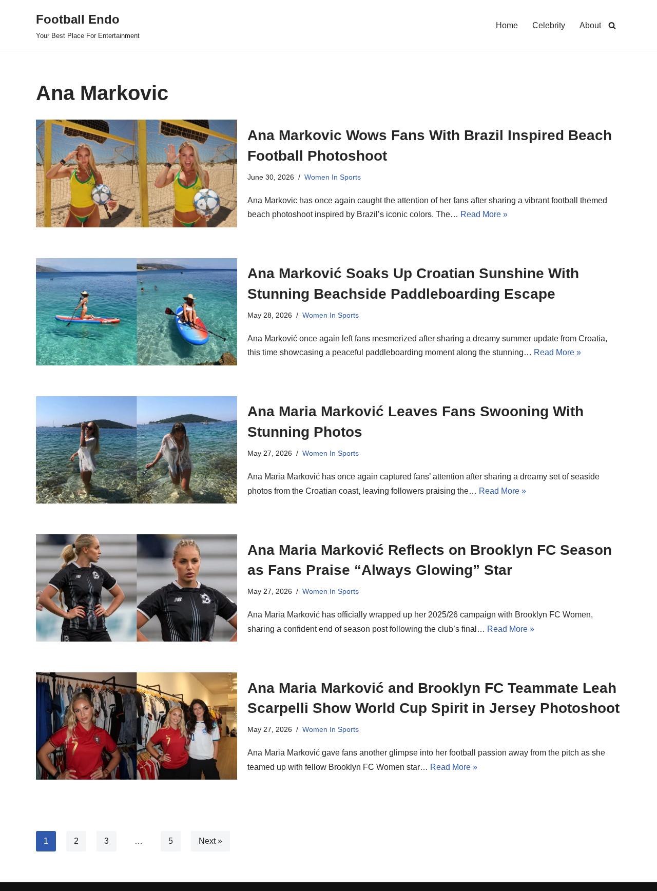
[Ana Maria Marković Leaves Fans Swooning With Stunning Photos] (136, 449)
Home (507, 25)
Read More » (484, 214)
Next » (210, 841)
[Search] (612, 25)
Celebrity (548, 25)
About (590, 25)
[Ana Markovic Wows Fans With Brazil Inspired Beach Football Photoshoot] (136, 173)
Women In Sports (332, 177)
